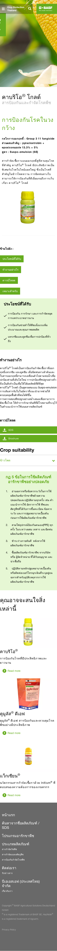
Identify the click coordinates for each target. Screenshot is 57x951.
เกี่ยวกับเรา (7, 891)
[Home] (45, 8)
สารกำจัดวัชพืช (9, 849)
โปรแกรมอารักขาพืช (18, 836)
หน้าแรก (8, 815)
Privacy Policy (9, 929)
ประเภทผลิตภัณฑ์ (15, 844)
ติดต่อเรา (9, 868)
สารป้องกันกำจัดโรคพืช (13, 859)
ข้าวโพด (5, 460)
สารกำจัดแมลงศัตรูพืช (13, 854)
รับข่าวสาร (7, 873)
